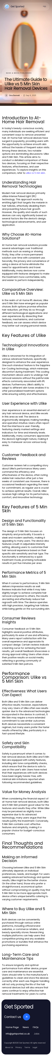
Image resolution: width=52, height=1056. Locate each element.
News (26, 1027)
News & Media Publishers (19, 73)
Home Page (12, 1027)
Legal (35, 1047)
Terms (27, 1047)
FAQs (35, 1027)
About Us (9, 1047)
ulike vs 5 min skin (35, 173)
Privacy (19, 1047)
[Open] (44, 6)
